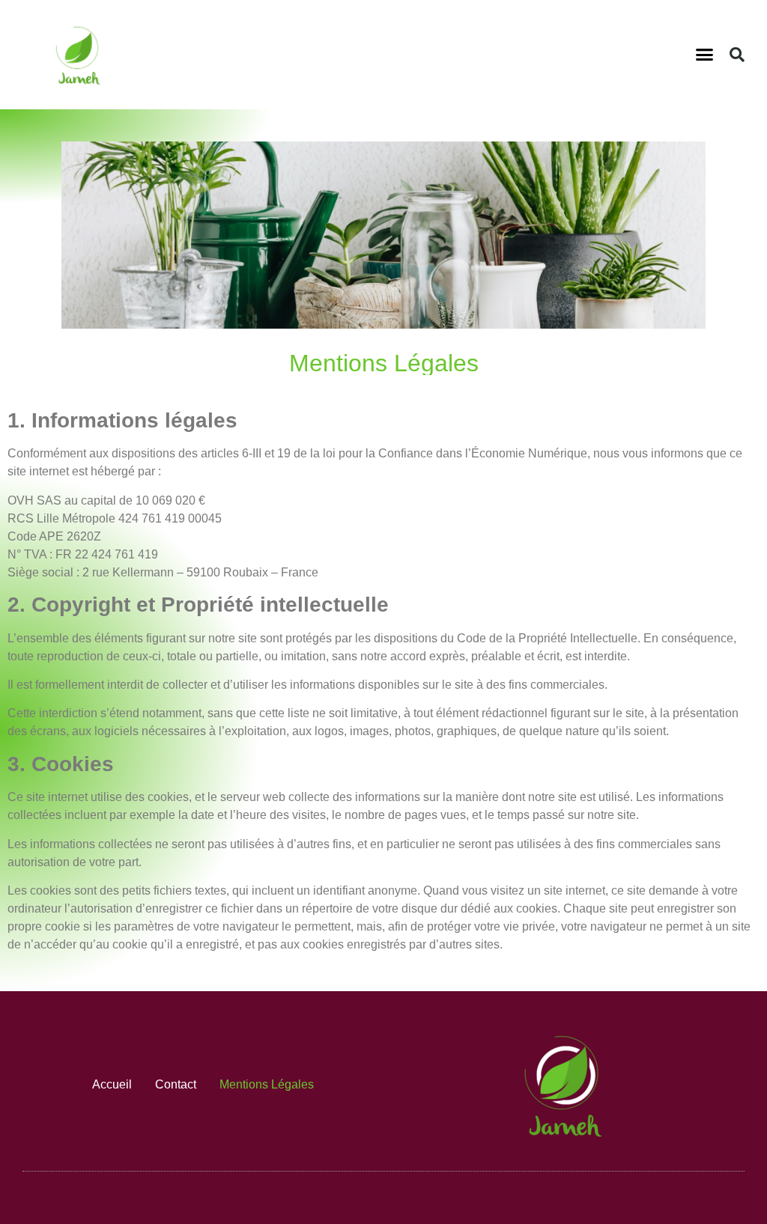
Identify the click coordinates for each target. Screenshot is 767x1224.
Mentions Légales (266, 1084)
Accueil (112, 1084)
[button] (705, 54)
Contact (175, 1084)
